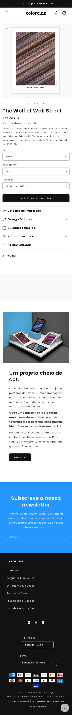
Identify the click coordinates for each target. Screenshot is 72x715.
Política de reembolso (22, 701)
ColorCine (31, 692)
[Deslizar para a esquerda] (28, 103)
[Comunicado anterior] (6, 3)
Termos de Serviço (18, 593)
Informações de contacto (50, 701)
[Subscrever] (61, 537)
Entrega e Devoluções (20, 585)
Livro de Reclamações (20, 608)
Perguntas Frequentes (20, 578)
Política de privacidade (30, 696)
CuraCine (13, 570)
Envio (25, 123)
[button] (6, 13)
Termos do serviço (55, 696)
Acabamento (10, 164)
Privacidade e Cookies (20, 601)
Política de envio (37, 706)
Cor (5, 150)
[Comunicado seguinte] (65, 3)
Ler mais (20, 457)
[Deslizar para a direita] (43, 103)
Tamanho (8, 179)
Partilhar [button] (11, 255)
